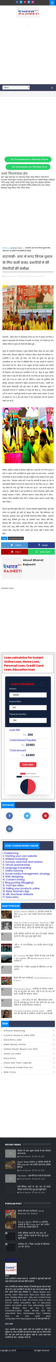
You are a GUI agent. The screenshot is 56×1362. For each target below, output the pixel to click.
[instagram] (32, 2)
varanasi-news (16, 248)
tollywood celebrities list (18, 1067)
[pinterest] (25, 2)
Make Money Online (15, 1044)
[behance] (40, 1358)
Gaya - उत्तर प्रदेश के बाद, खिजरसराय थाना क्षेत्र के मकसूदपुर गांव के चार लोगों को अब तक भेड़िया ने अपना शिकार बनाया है (34, 1002)
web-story (10, 1072)
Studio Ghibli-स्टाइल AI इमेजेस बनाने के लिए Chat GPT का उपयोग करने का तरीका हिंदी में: (33, 914)
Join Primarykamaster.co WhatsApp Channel (29, 159)
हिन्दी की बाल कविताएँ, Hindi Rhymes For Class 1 (33, 979)
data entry (10, 1058)
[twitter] (21, 2)
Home (4, 248)
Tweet (18, 545)
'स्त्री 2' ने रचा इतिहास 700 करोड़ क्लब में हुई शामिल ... (33, 946)
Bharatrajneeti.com (25, 1350)
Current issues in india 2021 (19, 1035)
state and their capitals (18, 1062)
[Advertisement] (28, 55)
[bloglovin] (28, 2)
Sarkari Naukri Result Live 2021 (21, 1049)
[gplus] (16, 1358)
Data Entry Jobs (13, 1039)
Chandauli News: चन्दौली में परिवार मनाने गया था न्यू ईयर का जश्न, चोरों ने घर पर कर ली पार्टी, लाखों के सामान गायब (34, 991)
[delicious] (49, 1358)
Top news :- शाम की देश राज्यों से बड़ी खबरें (34, 1175)
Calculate (28, 764)
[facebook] (17, 2)
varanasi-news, (38, 276)
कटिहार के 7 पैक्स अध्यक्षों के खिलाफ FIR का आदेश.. (33, 968)
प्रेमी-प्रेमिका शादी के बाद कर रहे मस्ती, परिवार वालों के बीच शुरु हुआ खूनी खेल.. (34, 934)
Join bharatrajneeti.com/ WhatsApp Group (29, 167)
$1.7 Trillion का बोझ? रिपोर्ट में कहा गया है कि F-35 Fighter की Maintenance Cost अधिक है (34, 958)
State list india (12, 1053)
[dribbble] (30, 1358)
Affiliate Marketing (14, 1030)
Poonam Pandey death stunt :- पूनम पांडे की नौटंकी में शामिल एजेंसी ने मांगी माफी (33, 1012)
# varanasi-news (16, 538)
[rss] (35, 1358)
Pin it (18, 552)
